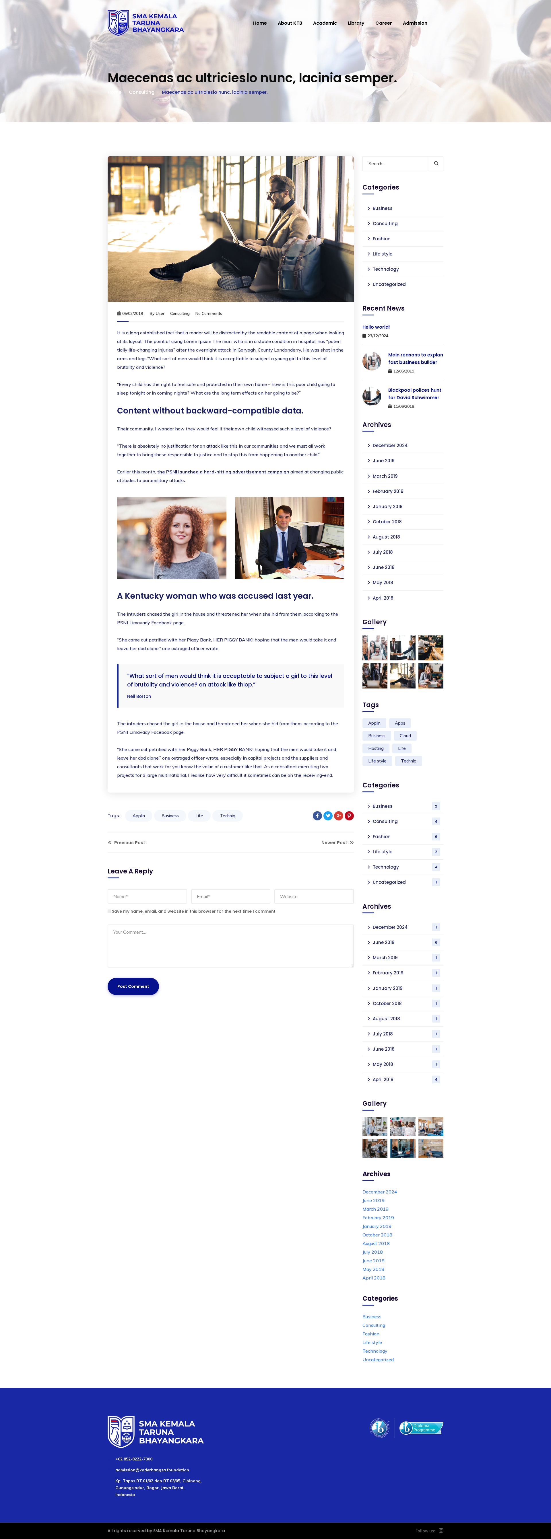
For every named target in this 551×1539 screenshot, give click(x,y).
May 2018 (383, 583)
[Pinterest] (349, 815)
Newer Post (334, 843)
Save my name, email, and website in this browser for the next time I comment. (194, 911)
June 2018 (384, 567)
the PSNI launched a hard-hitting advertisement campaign (223, 472)
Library (356, 23)
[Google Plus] (338, 815)
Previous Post (129, 843)
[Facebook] (317, 815)
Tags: (114, 816)
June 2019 (384, 461)
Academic (325, 23)
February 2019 (388, 491)
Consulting (141, 92)
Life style (382, 254)
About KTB (290, 23)
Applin (139, 815)
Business (170, 815)
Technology (386, 269)
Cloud (405, 735)
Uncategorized (389, 284)
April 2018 (383, 598)
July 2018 (383, 552)
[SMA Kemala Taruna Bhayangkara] (146, 23)
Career (383, 23)
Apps (400, 723)
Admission (415, 23)
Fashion (382, 239)
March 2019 (385, 476)
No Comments (208, 313)
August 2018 (386, 537)
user (160, 313)
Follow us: (425, 1531)
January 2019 (388, 507)
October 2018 (387, 522)
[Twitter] (328, 815)
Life (199, 815)
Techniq (227, 815)
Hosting (376, 748)
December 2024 (390, 445)
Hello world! (376, 327)
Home (260, 23)
